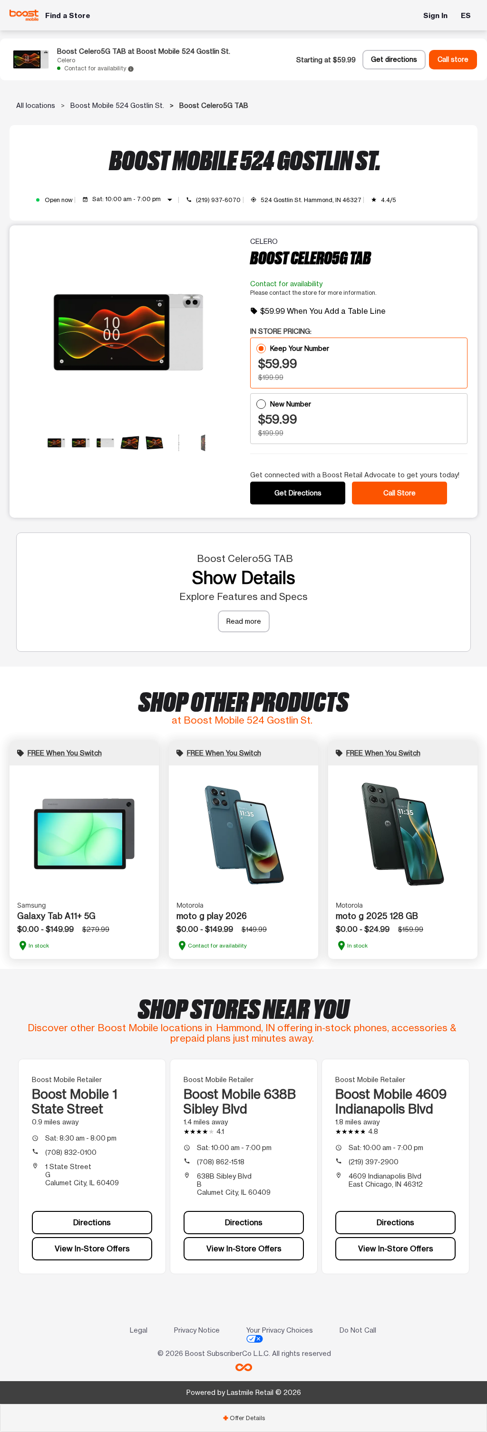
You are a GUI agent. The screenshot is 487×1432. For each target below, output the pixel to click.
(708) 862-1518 (220, 1162)
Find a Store (67, 15)
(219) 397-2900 (374, 1162)
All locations (35, 105)
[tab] (243, 1418)
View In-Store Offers (92, 1248)
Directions (92, 1222)
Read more (243, 621)
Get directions (394, 59)
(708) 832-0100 (71, 1152)
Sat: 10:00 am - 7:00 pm (133, 199)
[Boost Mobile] (24, 15)
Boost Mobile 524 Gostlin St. (117, 105)
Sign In (435, 15)
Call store (453, 59)
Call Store (399, 493)
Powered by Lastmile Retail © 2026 (243, 1392)
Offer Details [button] (244, 1418)
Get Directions (297, 493)
